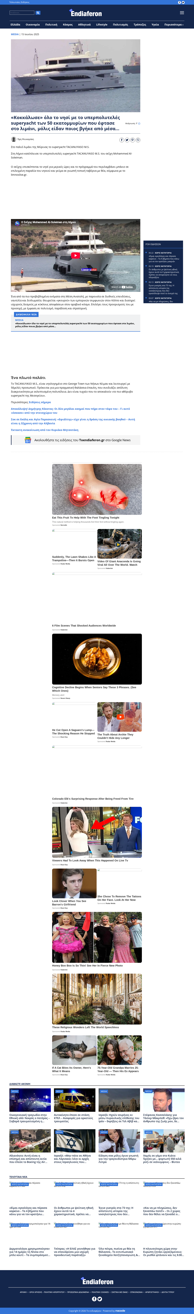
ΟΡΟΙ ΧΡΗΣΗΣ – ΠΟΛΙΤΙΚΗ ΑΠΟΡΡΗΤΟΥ (47, 1292)
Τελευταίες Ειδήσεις (19, 2)
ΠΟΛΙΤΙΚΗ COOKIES (100, 1292)
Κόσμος (68, 24)
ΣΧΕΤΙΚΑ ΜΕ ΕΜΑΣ (120, 1292)
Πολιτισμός (120, 24)
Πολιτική (51, 24)
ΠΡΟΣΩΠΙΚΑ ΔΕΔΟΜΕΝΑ (78, 1292)
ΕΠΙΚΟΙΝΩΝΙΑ (136, 1292)
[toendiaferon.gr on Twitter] (183, 2)
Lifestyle (101, 24)
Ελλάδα (15, 24)
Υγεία (155, 24)
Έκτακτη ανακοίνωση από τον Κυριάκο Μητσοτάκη (44, 430)
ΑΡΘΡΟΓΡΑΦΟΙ (152, 1292)
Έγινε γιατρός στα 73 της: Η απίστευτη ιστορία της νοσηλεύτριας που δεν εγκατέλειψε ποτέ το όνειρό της (163, 289)
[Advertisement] (75, 197)
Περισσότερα (173, 24)
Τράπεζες (140, 24)
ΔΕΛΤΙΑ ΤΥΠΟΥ (168, 1292)
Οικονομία (33, 24)
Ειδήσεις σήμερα (40, 402)
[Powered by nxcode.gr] (120, 1310)
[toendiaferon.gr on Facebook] (179, 2)
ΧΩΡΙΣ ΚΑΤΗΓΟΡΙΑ (163, 253)
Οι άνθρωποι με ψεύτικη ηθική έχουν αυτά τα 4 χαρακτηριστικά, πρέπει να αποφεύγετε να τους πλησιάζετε (164, 273)
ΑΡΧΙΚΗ (23, 1292)
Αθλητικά (84, 24)
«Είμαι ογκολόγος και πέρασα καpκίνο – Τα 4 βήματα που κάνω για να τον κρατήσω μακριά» (164, 259)
